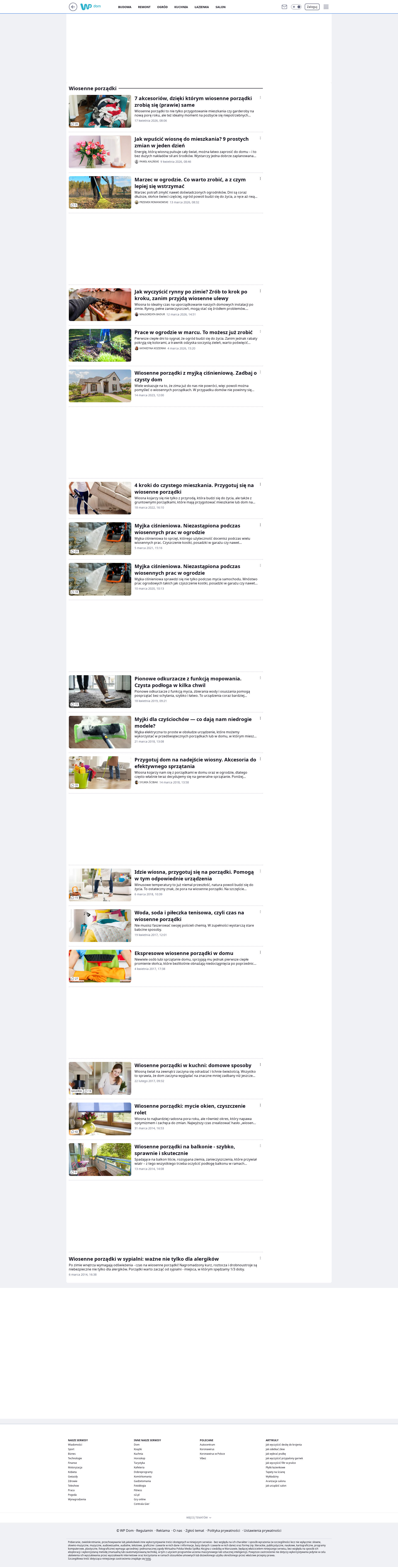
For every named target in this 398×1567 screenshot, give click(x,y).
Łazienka (202, 7)
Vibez (203, 1458)
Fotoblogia (140, 1485)
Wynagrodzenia (77, 1499)
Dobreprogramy (143, 1472)
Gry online (140, 1499)
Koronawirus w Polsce (212, 1454)
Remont (144, 7)
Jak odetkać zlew (275, 1449)
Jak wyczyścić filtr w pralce (281, 1463)
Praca (71, 1490)
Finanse (72, 1463)
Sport (71, 1449)
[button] (296, 6)
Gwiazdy (73, 1476)
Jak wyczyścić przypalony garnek (284, 1458)
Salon (221, 7)
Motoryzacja (75, 1467)
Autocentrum (207, 1444)
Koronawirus (207, 1449)
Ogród (162, 7)
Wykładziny (272, 1476)
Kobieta (72, 1472)
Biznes (72, 1454)
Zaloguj (312, 7)
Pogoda (72, 1495)
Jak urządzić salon (276, 1485)
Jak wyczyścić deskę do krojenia (284, 1444)
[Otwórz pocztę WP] (284, 7)
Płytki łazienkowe (275, 1467)
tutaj (148, 1558)
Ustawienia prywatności (261, 1530)
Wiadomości (75, 1444)
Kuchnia (181, 7)
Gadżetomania (142, 1481)
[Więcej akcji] (260, 97)
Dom (137, 1444)
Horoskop (139, 1458)
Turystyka (139, 1463)
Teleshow (73, 1485)
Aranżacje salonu (276, 1481)
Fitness (138, 1490)
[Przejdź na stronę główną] (73, 9)
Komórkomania (143, 1476)
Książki (138, 1449)
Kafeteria (139, 1467)
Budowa (124, 7)
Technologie (75, 1458)
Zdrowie (72, 1481)
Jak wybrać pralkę (276, 1454)
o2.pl (137, 1495)
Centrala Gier (141, 1504)
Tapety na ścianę (275, 1472)
